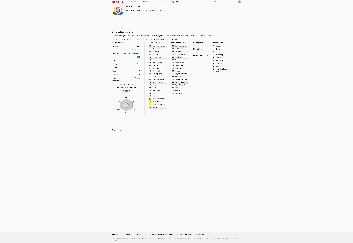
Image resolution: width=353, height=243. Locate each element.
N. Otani (218, 49)
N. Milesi (218, 72)
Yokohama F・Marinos (133, 10)
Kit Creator (153, 2)
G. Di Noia (219, 58)
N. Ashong (219, 55)
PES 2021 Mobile (136, 2)
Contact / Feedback (184, 234)
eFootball (127, 2)
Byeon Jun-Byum (221, 69)
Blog (164, 2)
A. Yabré (218, 46)
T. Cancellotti (220, 63)
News (169, 2)
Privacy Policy (199, 234)
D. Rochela (219, 60)
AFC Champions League (154, 10)
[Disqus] (176, 157)
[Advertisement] (145, 24)
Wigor (218, 66)
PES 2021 (145, 2)
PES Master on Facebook (122, 234)
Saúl (217, 52)
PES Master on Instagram (163, 234)
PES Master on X (143, 234)
